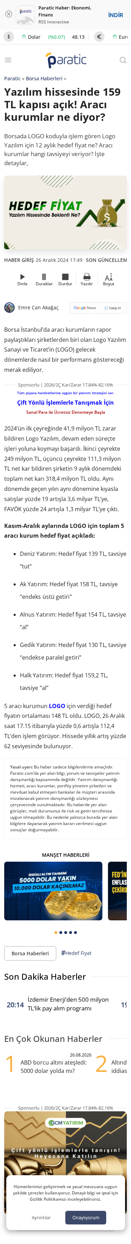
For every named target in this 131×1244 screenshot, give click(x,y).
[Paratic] (66, 61)
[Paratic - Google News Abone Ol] (98, 310)
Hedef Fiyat (76, 952)
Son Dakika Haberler (45, 976)
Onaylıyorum (85, 1217)
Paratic (12, 78)
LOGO (57, 706)
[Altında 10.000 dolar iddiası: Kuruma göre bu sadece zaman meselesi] (53, 891)
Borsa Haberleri (44, 78)
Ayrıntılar (41, 1217)
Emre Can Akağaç (38, 307)
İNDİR (115, 15)
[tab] (55, 932)
